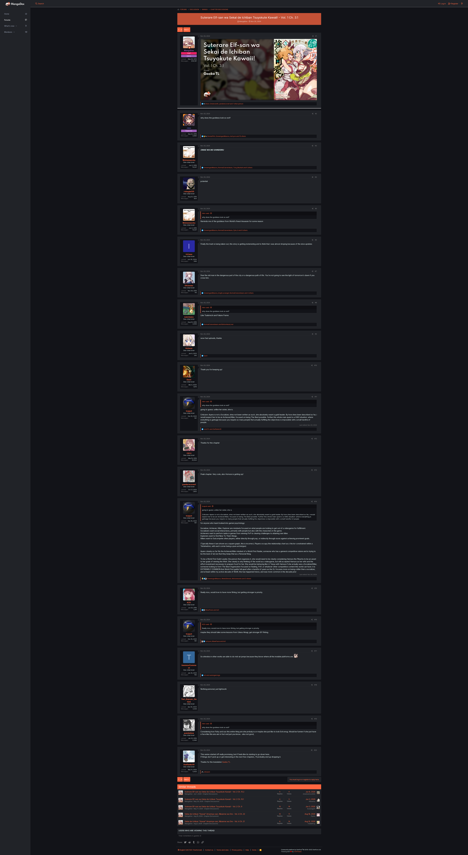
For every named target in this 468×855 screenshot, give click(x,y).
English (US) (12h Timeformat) (190, 850)
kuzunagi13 (311, 809)
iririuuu (189, 254)
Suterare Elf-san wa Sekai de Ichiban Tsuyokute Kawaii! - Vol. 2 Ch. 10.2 (214, 792)
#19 (315, 719)
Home (6, 14)
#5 (316, 208)
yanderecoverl (189, 484)
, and (215, 641)
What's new (9, 26)
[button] (16, 26)
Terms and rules (222, 850)
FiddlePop (311, 823)
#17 (315, 651)
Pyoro (313, 816)
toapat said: (206, 506)
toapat (189, 411)
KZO (189, 602)
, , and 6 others (228, 167)
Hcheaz (188, 348)
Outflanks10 (189, 764)
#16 (315, 620)
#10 (315, 365)
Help (247, 850)
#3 (316, 146)
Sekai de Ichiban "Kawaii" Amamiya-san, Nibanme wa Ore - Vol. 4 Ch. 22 (215, 814)
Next (186, 30)
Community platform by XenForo (301, 849)
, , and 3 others (229, 579)
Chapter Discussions (210, 794)
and (218, 324)
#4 (316, 177)
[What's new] (461, 3)
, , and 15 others (226, 136)
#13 (315, 470)
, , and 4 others (229, 293)
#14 (315, 501)
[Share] (312, 36)
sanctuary (189, 317)
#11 (316, 397)
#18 (315, 685)
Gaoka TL (226, 762)
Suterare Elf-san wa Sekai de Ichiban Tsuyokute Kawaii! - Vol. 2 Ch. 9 (213, 806)
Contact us (209, 850)
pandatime (189, 733)
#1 (316, 36)
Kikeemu (312, 801)
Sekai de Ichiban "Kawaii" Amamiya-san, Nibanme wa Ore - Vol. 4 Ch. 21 (215, 821)
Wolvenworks (189, 160)
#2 (316, 114)
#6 (316, 240)
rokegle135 (189, 191)
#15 (315, 588)
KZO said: (205, 624)
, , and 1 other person (224, 104)
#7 (316, 271)
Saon (189, 379)
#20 (315, 750)
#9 (316, 334)
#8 (316, 303)
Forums (7, 20)
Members (8, 32)
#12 (315, 439)
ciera (189, 453)
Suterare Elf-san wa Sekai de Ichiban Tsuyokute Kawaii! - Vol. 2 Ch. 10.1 (214, 799)
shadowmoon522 (309, 794)
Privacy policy (237, 850)
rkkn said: (205, 213)
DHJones (189, 285)
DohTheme (298, 851)
